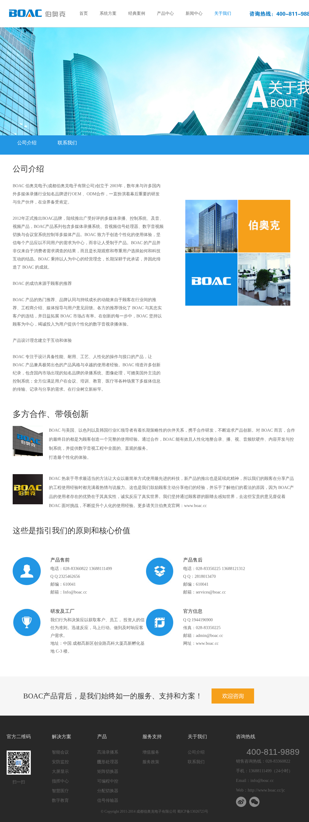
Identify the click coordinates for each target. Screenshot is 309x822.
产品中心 (165, 13)
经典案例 (136, 13)
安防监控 (60, 762)
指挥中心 (60, 781)
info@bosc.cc (262, 780)
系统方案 (108, 13)
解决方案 (61, 736)
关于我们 (222, 13)
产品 (102, 736)
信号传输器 (107, 800)
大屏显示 (60, 771)
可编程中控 (107, 781)
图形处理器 (107, 762)
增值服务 (150, 752)
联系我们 (67, 142)
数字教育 (60, 800)
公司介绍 (27, 142)
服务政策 (150, 762)
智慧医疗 (60, 791)
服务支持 (152, 736)
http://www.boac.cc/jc (266, 790)
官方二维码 (19, 736)
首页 (83, 13)
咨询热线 (245, 736)
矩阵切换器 (107, 771)
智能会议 (60, 752)
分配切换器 (107, 791)
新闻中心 (194, 13)
